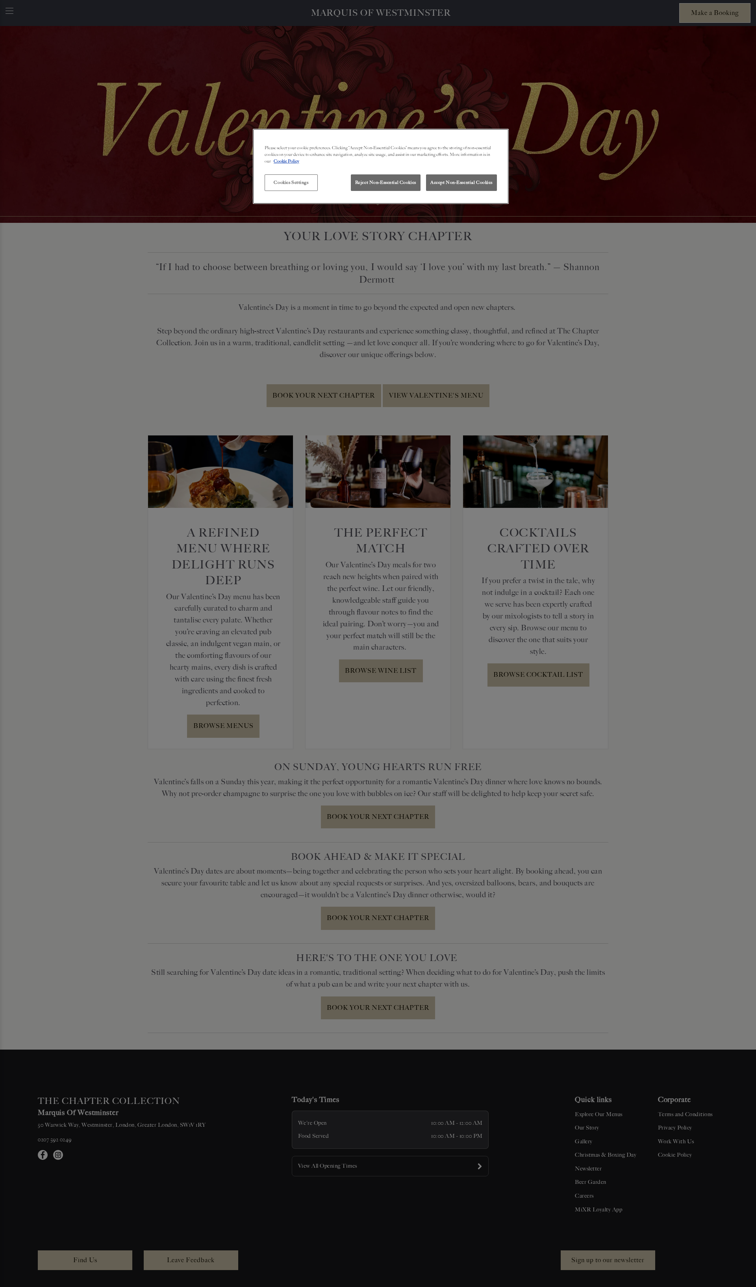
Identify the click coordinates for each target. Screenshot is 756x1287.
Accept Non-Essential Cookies (461, 182)
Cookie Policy (286, 161)
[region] (381, 166)
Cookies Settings (291, 182)
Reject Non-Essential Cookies (385, 182)
